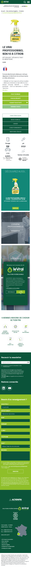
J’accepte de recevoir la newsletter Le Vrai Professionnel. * (12, 366)
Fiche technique (15, 94)
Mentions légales (15, 132)
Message (4, 450)
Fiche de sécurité (15, 98)
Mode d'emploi (15, 120)
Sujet (3, 443)
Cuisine (4, 62)
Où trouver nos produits (7, 539)
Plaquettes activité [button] (15, 102)
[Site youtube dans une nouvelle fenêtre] (10, 387)
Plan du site (4, 543)
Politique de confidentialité (8, 546)
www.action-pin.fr (5, 535)
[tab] (15, 116)
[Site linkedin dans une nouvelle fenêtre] (4, 387)
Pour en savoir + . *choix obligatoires (14, 467)
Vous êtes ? (5, 404)
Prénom (4, 424)
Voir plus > (5, 90)
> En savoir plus (5, 376)
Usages (15, 124)
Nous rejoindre (5, 541)
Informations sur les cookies (13, 288)
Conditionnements (15, 128)
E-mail (3, 430)
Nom (2, 417)
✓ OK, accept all (21, 292)
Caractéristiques (15, 116)
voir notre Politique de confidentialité (18, 466)
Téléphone (4, 437)
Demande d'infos (15, 107)
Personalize (11, 292)
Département (5, 411)
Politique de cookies (6, 548)
